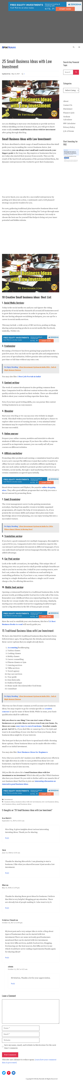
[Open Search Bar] (73, 47)
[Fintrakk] (9, 47)
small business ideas (24, 804)
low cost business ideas (50, 802)
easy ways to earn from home (29, 726)
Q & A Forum (68, 131)
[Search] (76, 72)
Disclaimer (67, 109)
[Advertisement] (41, 29)
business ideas (9, 802)
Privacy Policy (69, 127)
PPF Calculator (69, 123)
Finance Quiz (68, 113)
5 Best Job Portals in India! (29, 376)
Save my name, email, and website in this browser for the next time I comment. (30, 1046)
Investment (8, 799)
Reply (7, 838)
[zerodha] (45, 10)
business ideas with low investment (28, 802)
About (65, 101)
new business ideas (9, 804)
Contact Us (67, 105)
